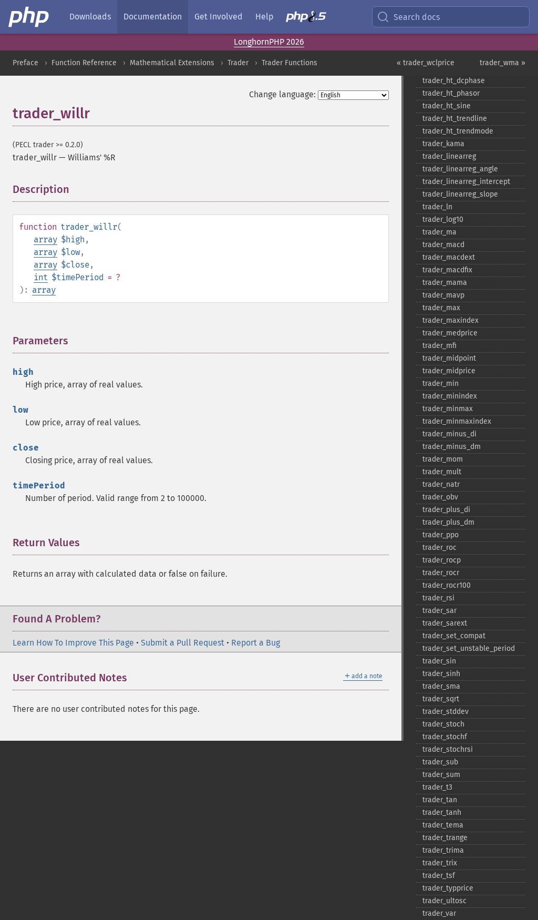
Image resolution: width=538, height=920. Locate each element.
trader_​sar (439, 610)
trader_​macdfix (447, 269)
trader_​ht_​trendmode (457, 131)
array (45, 239)
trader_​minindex (449, 396)
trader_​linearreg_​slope (460, 194)
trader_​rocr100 (446, 585)
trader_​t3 (437, 787)
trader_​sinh (441, 673)
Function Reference (84, 62)
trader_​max (441, 307)
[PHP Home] (29, 17)
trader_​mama (444, 282)
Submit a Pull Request (182, 643)
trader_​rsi (438, 598)
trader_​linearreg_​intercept (466, 181)
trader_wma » (502, 62)
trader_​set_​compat (453, 635)
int (41, 277)
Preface (25, 62)
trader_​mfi (439, 345)
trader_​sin (439, 661)
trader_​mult (441, 471)
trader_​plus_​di (446, 509)
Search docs (417, 17)
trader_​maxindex (450, 320)
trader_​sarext (444, 623)
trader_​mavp (443, 295)
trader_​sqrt (440, 698)
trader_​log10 (442, 219)
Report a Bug (255, 643)
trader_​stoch (443, 724)
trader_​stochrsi (447, 749)
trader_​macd (443, 244)
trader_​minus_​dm (451, 446)
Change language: (282, 94)
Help (264, 17)
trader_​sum (441, 774)
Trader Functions (289, 62)
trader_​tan (439, 799)
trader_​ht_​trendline (454, 118)
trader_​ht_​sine (446, 105)
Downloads (90, 17)
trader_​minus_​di (449, 434)
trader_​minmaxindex (456, 421)
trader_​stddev (445, 711)
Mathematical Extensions (172, 62)
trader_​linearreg (449, 156)
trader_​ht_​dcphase (453, 80)
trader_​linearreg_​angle (460, 169)
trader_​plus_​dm (448, 522)
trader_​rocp (441, 560)
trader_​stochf (444, 736)
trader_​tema (442, 825)
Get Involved (218, 17)
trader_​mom (442, 459)
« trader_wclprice (425, 62)
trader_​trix (439, 862)
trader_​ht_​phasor (451, 93)
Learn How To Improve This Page (73, 643)
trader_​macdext (448, 257)
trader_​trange (445, 837)
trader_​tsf (438, 875)
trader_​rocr (440, 572)
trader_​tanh (441, 812)
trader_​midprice (448, 370)
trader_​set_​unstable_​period (468, 648)
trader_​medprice (450, 333)
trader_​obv (440, 497)
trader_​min (440, 383)
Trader (238, 62)
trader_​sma (441, 686)
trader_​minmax (447, 408)
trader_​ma (439, 232)
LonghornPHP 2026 (269, 42)
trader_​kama (443, 143)
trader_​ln (437, 206)
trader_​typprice (447, 888)
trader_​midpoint (449, 358)
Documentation (152, 17)
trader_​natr (441, 484)
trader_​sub (440, 762)
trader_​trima (443, 850)
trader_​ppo (440, 534)
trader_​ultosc (444, 900)
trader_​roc (439, 547)
